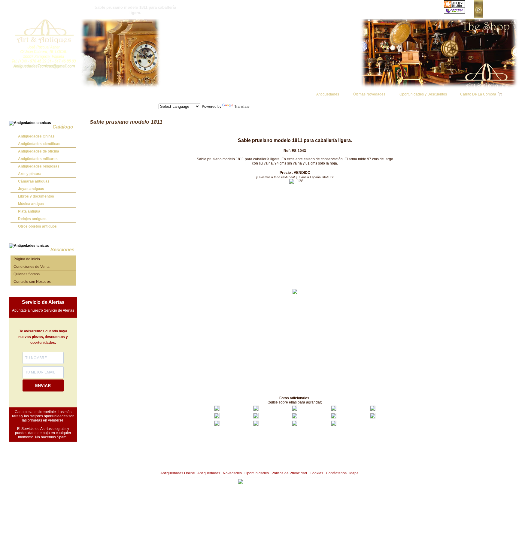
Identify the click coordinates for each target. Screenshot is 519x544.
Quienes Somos (27, 274)
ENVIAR (43, 385)
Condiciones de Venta (32, 266)
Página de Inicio (27, 259)
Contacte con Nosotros (32, 282)
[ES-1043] (217, 410)
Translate (242, 106)
